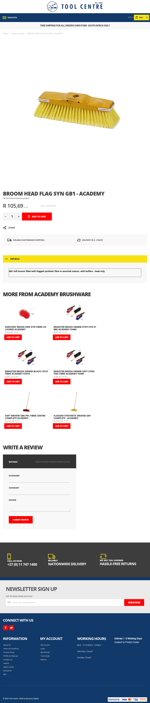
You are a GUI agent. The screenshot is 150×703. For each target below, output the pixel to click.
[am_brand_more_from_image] (27, 313)
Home (5, 34)
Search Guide (8, 667)
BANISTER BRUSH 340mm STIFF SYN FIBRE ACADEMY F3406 (75, 328)
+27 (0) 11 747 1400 (22, 564)
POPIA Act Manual (10, 656)
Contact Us (7, 660)
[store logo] (74, 6)
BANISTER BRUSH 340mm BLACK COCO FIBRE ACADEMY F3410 (26, 372)
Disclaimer (7, 671)
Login (43, 649)
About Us (7, 645)
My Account (45, 645)
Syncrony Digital (32, 699)
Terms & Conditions (11, 649)
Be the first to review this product (16, 198)
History (6, 663)
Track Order (45, 656)
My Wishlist (45, 652)
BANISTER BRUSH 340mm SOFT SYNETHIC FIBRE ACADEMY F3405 (74, 372)
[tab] (75, 259)
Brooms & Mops (18, 34)
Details (14, 259)
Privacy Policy (9, 652)
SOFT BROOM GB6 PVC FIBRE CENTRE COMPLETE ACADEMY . (25, 417)
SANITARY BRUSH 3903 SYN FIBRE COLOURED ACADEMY (26, 328)
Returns (44, 660)
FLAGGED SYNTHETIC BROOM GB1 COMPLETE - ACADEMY (72, 417)
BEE (4, 674)
